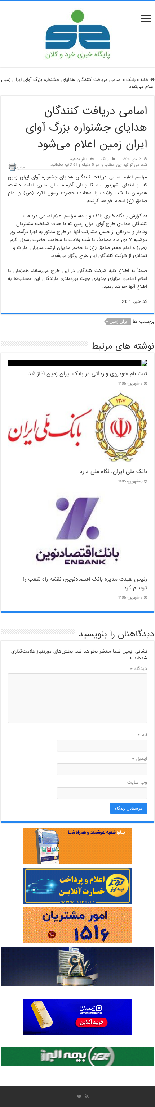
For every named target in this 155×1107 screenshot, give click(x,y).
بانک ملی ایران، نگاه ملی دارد (113, 471)
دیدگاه (138, 668)
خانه (145, 79)
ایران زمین (119, 321)
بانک (131, 79)
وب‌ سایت (137, 782)
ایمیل (139, 758)
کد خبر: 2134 (134, 301)
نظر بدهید (78, 159)
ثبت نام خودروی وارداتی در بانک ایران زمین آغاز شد (87, 373)
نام (142, 734)
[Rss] (86, 1096)
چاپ (21, 167)
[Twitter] (79, 1096)
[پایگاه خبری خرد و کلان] (77, 32)
